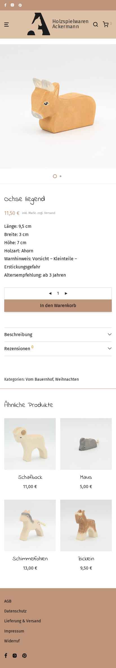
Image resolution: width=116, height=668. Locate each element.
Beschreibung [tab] (18, 334)
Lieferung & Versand (22, 621)
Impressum (14, 631)
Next (111, 107)
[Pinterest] (20, 5)
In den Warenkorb (58, 305)
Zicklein (86, 559)
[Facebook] (5, 5)
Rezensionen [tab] (19, 348)
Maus (86, 477)
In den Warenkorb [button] (30, 487)
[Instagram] (12, 5)
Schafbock (30, 477)
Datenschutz (15, 611)
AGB (8, 601)
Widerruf (12, 641)
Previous (5, 107)
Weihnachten (67, 379)
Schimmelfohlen (30, 559)
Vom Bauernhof (39, 379)
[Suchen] (98, 24)
